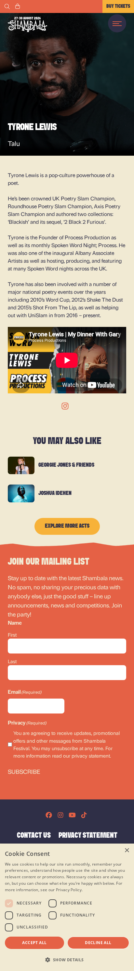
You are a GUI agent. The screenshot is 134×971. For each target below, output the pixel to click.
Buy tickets (118, 6)
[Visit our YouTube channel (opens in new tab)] (72, 815)
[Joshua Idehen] (21, 493)
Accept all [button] (34, 942)
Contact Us (34, 836)
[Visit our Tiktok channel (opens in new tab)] (84, 815)
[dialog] (67, 907)
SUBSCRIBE (24, 771)
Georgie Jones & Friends (66, 465)
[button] (67, 960)
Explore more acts (67, 526)
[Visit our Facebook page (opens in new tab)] (49, 815)
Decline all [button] (98, 942)
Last (12, 661)
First (12, 634)
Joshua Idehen (55, 494)
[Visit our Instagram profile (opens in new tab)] (60, 815)
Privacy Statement (88, 836)
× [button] (126, 850)
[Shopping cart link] (17, 6)
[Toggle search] (7, 6)
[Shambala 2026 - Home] (27, 24)
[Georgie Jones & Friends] (21, 465)
